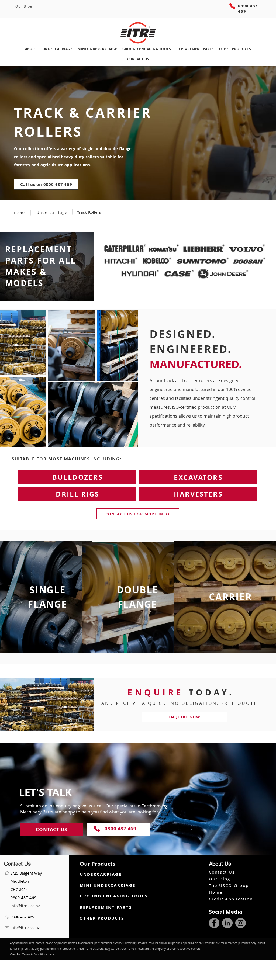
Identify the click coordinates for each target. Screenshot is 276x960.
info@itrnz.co (22, 905)
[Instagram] (240, 923)
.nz (37, 905)
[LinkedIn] (227, 923)
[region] (138, 598)
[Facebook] (214, 923)
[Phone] (232, 6)
